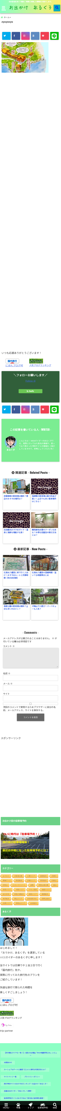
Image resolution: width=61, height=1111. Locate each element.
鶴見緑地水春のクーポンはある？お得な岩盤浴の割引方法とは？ (44, 532)
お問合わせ (8, 1062)
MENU (6, 1108)
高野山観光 (46, 899)
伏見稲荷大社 (32, 899)
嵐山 (54, 885)
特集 (18, 1108)
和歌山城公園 (43, 885)
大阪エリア (20, 889)
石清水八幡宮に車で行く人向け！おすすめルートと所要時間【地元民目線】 (16, 575)
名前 (6, 674)
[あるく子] (14, 932)
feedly (31, 391)
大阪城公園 (18, 876)
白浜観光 (33, 903)
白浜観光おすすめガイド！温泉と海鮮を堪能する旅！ (16, 531)
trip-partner (6, 1031)
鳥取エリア (33, 894)
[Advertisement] (30, 211)
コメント (9, 646)
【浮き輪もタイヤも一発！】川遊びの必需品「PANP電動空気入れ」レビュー (30, 1054)
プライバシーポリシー (32, 1077)
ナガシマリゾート (19, 885)
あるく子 (11, 450)
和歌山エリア (20, 903)
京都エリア (31, 880)
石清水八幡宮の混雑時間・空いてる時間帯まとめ (44, 574)
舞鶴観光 (45, 894)
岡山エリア (18, 899)
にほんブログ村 (14, 365)
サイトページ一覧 (10, 1077)
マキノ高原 (33, 889)
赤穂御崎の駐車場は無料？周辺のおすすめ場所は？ (16, 497)
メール (8, 684)
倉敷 (32, 885)
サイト (6, 694)
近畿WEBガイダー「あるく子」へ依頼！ (18, 1091)
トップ (31, 1108)
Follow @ (30, 381)
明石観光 (43, 880)
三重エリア (31, 876)
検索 (55, 1108)
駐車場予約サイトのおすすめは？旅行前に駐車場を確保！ (24, 1098)
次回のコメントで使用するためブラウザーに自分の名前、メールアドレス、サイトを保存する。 (29, 709)
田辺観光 (19, 880)
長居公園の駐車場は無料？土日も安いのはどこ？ (16, 607)
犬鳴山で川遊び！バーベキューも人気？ (44, 607)
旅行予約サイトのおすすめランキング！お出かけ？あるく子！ (26, 1084)
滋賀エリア (46, 889)
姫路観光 (43, 876)
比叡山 (54, 880)
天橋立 (54, 876)
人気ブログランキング (40, 365)
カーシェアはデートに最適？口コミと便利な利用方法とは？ (25, 1069)
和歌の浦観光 (19, 894)
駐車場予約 (43, 1108)
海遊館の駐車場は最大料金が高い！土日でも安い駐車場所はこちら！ (44, 498)
